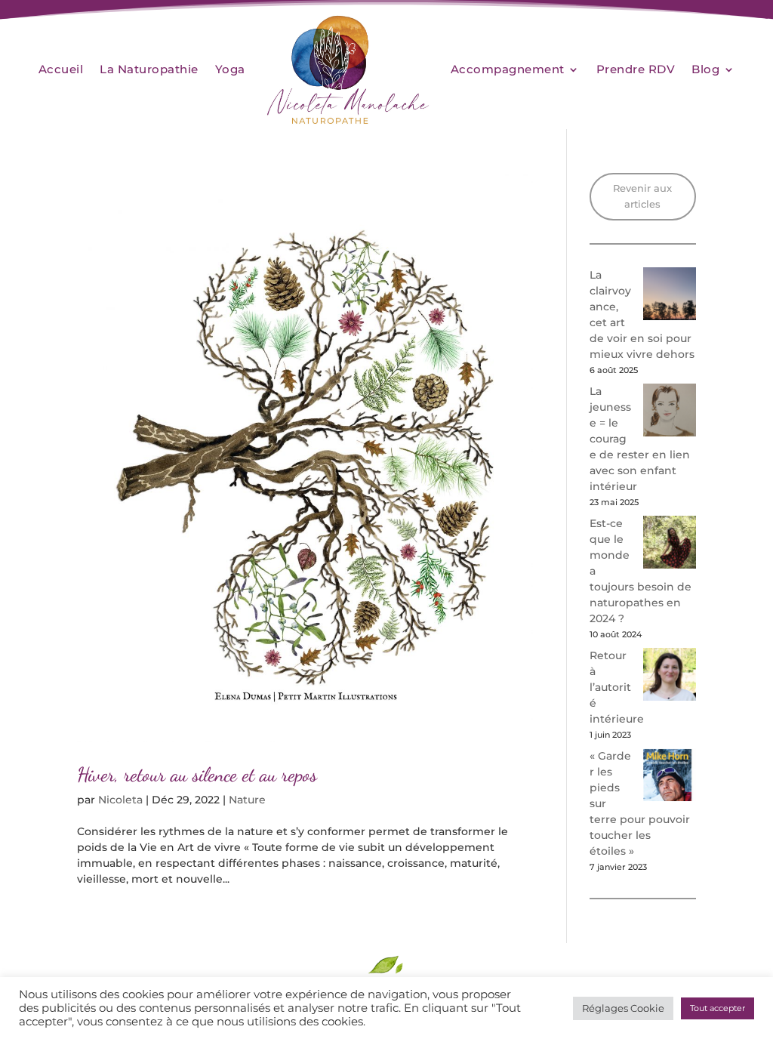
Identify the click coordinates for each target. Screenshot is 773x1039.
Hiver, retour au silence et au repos (197, 774)
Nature (247, 799)
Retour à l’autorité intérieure (617, 687)
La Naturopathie (149, 69)
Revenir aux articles (642, 196)
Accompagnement (508, 69)
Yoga (230, 69)
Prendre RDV (636, 69)
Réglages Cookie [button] (623, 1008)
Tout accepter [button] (717, 1008)
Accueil (61, 69)
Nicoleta (120, 799)
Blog (705, 69)
